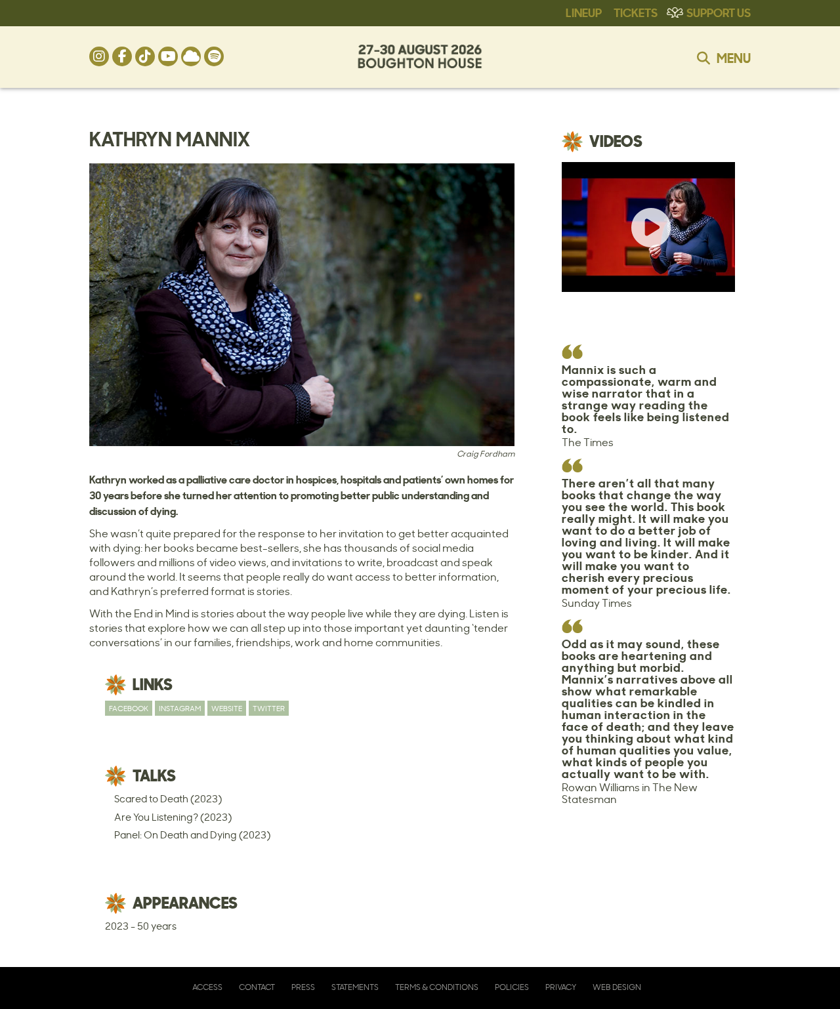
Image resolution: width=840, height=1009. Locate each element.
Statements (355, 987)
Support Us (718, 11)
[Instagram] (99, 56)
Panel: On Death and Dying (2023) (192, 834)
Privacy (560, 987)
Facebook (128, 708)
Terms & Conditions (436, 987)
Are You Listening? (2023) (173, 817)
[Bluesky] (191, 56)
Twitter (269, 708)
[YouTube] (168, 56)
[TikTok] (145, 56)
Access (207, 987)
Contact (257, 987)
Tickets (636, 11)
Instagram (180, 708)
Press (303, 987)
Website (226, 708)
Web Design (617, 987)
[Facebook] (122, 56)
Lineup (584, 11)
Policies (512, 987)
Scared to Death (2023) (168, 798)
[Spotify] (214, 56)
